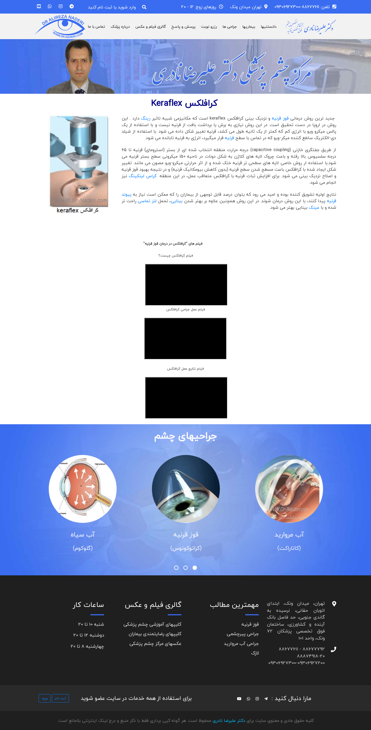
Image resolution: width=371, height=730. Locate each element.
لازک (255, 653)
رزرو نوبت (209, 26)
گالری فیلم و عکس (150, 26)
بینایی (177, 201)
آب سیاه (171, 534)
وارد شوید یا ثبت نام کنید (112, 7)
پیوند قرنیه (67, 534)
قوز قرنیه (280, 118)
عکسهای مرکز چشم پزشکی (155, 643)
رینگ (145, 118)
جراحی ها (229, 26)
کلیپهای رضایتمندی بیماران (155, 634)
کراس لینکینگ (143, 176)
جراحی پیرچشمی (243, 634)
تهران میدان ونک (246, 7)
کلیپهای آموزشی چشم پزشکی (152, 624)
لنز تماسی (148, 201)
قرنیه (230, 138)
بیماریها (248, 26)
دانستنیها (268, 26)
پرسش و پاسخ (183, 26)
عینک (314, 207)
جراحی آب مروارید (241, 643)
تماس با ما (96, 26)
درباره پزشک (120, 26)
